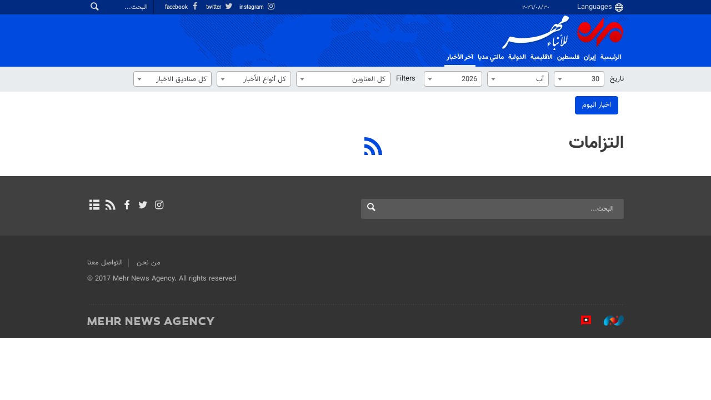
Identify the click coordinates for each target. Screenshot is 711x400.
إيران (590, 57)
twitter (214, 7)
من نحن (149, 262)
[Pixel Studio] (580, 321)
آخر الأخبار (460, 57)
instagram (252, 7)
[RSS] (373, 148)
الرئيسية (611, 57)
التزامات (596, 143)
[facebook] (126, 206)
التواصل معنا (105, 262)
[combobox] (579, 79)
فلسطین (568, 57)
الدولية (517, 57)
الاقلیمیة (541, 57)
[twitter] (143, 206)
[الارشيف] (94, 206)
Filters (405, 78)
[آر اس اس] (110, 206)
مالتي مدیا (491, 57)
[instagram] (159, 206)
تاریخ (617, 78)
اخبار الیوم (596, 105)
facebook (177, 7)
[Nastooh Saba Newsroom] (608, 321)
